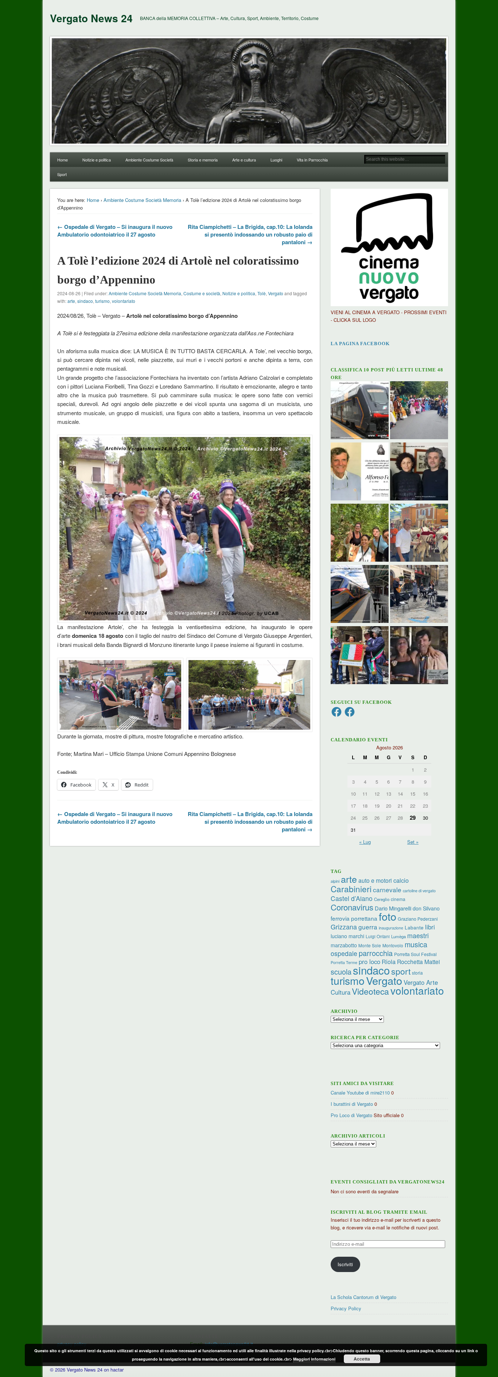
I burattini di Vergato (352, 1103)
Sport (62, 174)
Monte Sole (369, 945)
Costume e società (201, 293)
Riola (389, 961)
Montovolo (392, 945)
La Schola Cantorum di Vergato (363, 1297)
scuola (341, 971)
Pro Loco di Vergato (351, 1115)
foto (387, 916)
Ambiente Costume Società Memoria (142, 199)
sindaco (85, 301)
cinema (398, 899)
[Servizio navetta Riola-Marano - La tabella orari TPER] (360, 411)
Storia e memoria (203, 160)
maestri (418, 935)
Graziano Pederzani (418, 919)
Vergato (275, 293)
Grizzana (344, 926)
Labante (414, 927)
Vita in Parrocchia (312, 160)
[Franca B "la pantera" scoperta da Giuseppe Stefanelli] (419, 656)
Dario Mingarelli (393, 908)
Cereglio (381, 899)
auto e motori (375, 880)
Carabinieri (351, 888)
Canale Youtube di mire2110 (360, 1092)
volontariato (123, 301)
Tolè (261, 293)
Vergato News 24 (91, 18)
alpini (335, 881)
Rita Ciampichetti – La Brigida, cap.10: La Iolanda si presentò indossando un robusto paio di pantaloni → (250, 234)
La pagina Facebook (360, 343)
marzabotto (344, 945)
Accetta (362, 1358)
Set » (413, 841)
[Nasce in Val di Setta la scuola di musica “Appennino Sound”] (419, 595)
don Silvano (426, 908)
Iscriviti (345, 1264)
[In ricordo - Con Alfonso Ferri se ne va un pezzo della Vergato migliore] (360, 472)
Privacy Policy (346, 1308)
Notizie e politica (96, 160)
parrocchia (376, 953)
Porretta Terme (344, 962)
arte (71, 301)
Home (62, 160)
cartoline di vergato (419, 890)
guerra (367, 926)
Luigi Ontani (378, 936)
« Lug (365, 841)
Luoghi (276, 160)
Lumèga (398, 936)
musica (416, 944)
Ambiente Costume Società (149, 160)
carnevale (387, 889)
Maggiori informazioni (314, 1359)
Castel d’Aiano (352, 898)
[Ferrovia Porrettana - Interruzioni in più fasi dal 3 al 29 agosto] (360, 595)
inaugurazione (391, 928)
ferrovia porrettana (354, 918)
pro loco (369, 961)
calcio (401, 880)
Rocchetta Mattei (418, 961)
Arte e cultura (244, 160)
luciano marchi (347, 936)
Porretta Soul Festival (415, 954)
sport (401, 971)
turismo (102, 301)
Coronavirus (352, 907)
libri (430, 926)
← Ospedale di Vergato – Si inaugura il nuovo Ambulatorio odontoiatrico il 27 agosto (114, 230)
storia (417, 973)
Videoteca (370, 991)
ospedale (344, 953)
